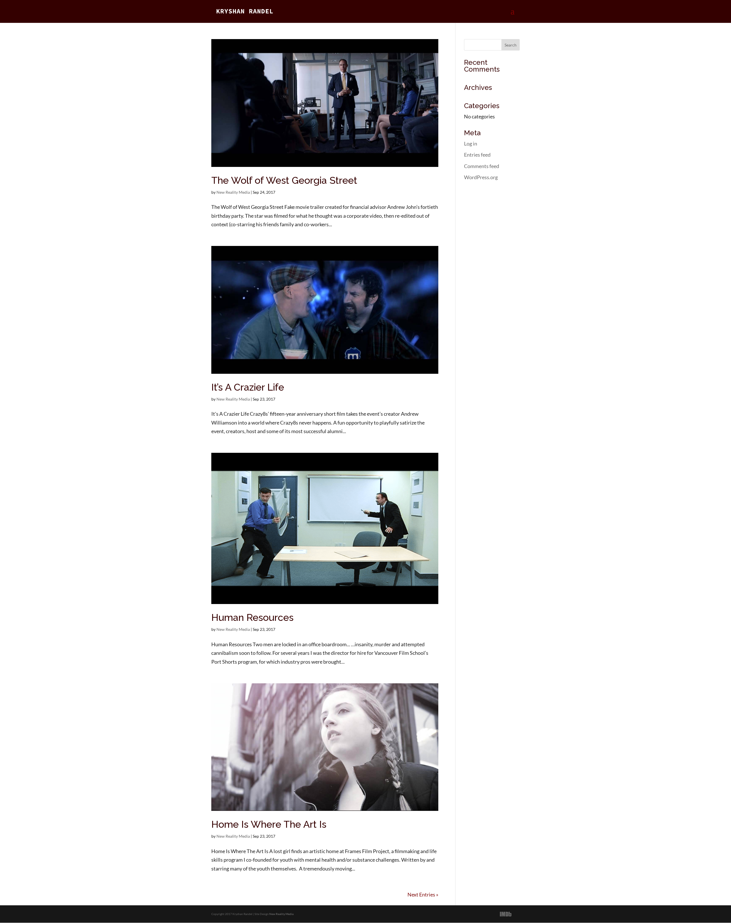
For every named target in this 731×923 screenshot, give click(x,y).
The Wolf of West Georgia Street (284, 180)
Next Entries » (422, 894)
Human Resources (252, 617)
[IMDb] (505, 914)
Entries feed (477, 155)
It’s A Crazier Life (247, 387)
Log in (470, 143)
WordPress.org (481, 177)
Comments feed (481, 166)
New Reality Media (233, 192)
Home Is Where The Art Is (268, 824)
